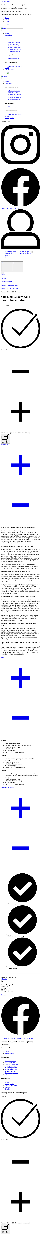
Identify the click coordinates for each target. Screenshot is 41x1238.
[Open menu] (1, 30)
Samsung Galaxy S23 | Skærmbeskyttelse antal (15, 433)
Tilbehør (3, 278)
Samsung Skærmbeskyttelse (9, 285)
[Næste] (3, 273)
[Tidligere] (1, 273)
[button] (32, 252)
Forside (3, 275)
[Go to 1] (6, 266)
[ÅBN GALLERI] (18, 251)
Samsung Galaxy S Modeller (9, 288)
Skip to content (5, 1)
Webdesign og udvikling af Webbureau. (17, 1038)
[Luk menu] (1, 78)
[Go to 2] (17, 266)
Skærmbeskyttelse (6, 281)
